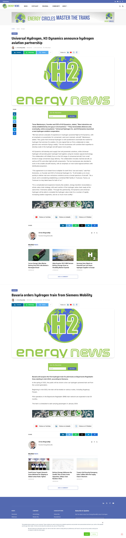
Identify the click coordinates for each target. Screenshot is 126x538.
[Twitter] (14, 121)
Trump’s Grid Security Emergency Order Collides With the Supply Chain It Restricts (31, 1)
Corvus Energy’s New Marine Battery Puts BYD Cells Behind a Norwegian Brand (38, 265)
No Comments (38, 47)
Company (35, 511)
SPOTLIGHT (35, 6)
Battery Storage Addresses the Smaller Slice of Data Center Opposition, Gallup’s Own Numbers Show (62, 475)
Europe (23, 28)
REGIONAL (45, 6)
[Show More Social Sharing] (50, 52)
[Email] (14, 125)
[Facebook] (14, 133)
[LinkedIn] (14, 114)
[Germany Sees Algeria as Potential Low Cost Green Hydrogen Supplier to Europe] (87, 255)
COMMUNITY (56, 6)
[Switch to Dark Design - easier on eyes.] (120, 6)
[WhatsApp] (14, 117)
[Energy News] (11, 6)
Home (18, 28)
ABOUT (64, 6)
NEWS (26, 6)
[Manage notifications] (122, 534)
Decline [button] (94, 534)
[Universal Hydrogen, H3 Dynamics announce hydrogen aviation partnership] (63, 81)
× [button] (102, 522)
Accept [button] (86, 534)
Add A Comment (63, 276)
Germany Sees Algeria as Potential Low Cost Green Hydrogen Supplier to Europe (86, 265)
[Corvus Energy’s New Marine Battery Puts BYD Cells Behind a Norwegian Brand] (38, 255)
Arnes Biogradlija (21, 47)
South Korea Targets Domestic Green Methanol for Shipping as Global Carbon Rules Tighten (38, 474)
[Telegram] (14, 129)
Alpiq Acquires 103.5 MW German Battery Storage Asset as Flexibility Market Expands (62, 265)
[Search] (122, 6)
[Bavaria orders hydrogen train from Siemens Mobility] (63, 333)
